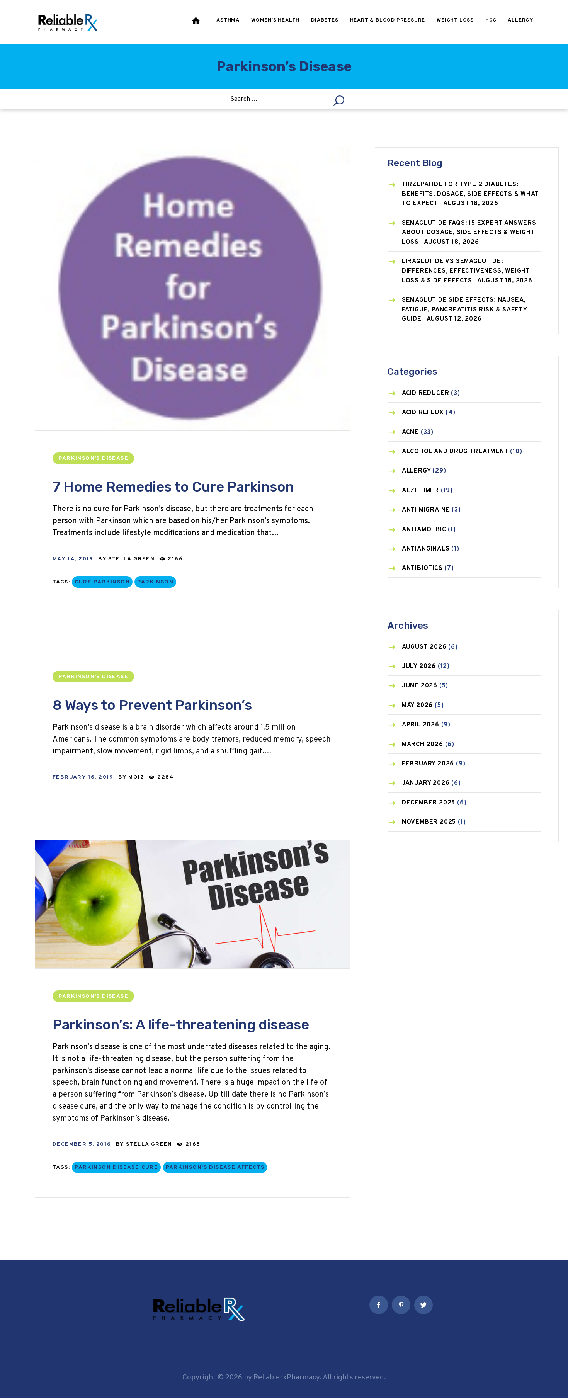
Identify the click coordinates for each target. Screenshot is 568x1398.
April (420, 725)
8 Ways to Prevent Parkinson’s (152, 705)
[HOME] (197, 22)
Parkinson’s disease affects (215, 1167)
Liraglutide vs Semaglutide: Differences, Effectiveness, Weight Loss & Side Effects (466, 271)
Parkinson (155, 582)
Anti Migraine (426, 510)
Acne (410, 432)
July (419, 666)
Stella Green (132, 559)
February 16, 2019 (83, 777)
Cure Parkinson (102, 582)
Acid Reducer (425, 393)
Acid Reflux (423, 413)
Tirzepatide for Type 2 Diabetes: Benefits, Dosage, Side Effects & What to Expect (470, 194)
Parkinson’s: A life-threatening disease (181, 1024)
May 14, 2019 (73, 559)
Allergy (416, 471)
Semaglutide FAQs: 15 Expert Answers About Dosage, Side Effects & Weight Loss (469, 232)
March (422, 744)
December (428, 803)
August (424, 647)
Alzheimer (420, 491)
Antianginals (426, 549)
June (419, 686)
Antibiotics (422, 568)
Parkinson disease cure (116, 1167)
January (426, 783)
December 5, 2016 (82, 1144)
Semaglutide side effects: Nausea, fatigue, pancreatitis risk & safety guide (464, 309)
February (428, 764)
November (429, 822)
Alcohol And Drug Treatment (455, 452)
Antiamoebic (424, 530)
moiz (137, 777)
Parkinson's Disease (93, 458)
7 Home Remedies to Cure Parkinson (173, 486)
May (417, 705)
